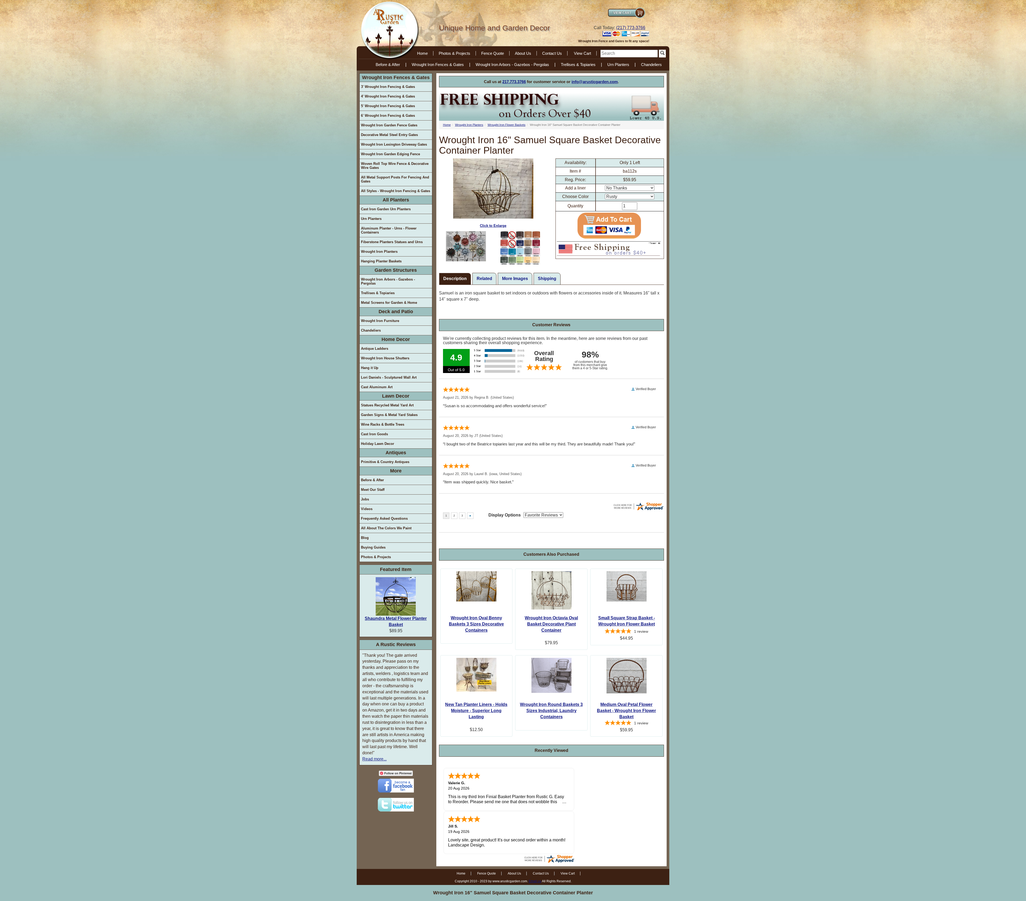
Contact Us (552, 53)
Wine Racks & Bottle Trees (382, 424)
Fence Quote (492, 53)
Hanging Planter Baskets (381, 261)
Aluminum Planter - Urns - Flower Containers (389, 230)
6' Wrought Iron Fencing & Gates (388, 116)
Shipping (547, 278)
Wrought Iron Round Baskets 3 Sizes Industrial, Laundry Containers (551, 710)
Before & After (388, 64)
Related (484, 278)
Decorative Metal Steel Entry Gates (389, 135)
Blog (365, 538)
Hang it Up (369, 368)
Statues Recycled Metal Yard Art (387, 405)
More (396, 470)
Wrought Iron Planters (379, 252)
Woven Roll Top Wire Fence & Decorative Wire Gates (395, 166)
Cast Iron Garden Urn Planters (386, 209)
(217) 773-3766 (630, 27)
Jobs (365, 499)
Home (422, 53)
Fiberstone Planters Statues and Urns (392, 242)
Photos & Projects (454, 53)
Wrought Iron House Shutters (385, 358)
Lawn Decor (395, 396)
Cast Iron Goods (374, 434)
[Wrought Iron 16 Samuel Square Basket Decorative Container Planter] (466, 246)
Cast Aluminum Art (376, 387)
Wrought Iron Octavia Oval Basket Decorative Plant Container (551, 624)
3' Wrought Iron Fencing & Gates (388, 87)
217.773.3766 (514, 81)
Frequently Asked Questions (384, 518)
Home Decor (396, 339)
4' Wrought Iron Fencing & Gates (388, 96)
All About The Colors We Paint (386, 528)
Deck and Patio (396, 311)
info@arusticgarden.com (595, 81)
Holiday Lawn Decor (377, 444)
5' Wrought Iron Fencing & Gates (388, 106)
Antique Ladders (374, 349)
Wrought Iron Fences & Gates (438, 64)
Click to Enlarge (493, 226)
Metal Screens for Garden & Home (389, 303)
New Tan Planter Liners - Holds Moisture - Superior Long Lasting (476, 710)
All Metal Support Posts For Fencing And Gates (395, 179)
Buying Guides (373, 547)
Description (455, 278)
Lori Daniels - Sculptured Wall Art (389, 377)
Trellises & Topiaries (578, 64)
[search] (629, 53)
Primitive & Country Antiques (385, 462)
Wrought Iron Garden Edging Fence (390, 154)
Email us (535, 881)
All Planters (396, 200)
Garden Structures (396, 270)
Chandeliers (651, 64)
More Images (515, 278)
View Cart (582, 53)
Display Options (504, 515)
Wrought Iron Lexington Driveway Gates (394, 144)
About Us (523, 53)
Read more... (374, 759)
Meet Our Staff (372, 490)
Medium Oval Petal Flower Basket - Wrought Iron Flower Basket (626, 710)
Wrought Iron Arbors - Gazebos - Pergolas (512, 64)
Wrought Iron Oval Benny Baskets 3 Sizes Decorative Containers (476, 624)
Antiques (396, 452)
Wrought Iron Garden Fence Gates (389, 125)
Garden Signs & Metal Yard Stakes (389, 415)
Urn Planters (618, 64)
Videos (366, 509)
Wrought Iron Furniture (380, 321)
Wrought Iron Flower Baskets (507, 124)
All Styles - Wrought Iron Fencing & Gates (395, 191)
